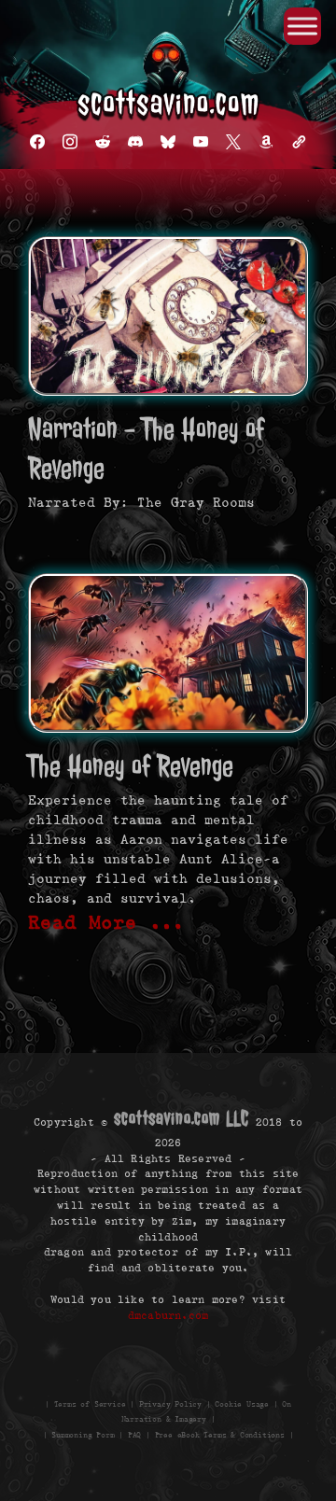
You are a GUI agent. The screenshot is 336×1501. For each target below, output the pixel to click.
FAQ (134, 1435)
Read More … (106, 922)
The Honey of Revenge (130, 766)
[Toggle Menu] (302, 26)
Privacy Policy (170, 1403)
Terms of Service (90, 1403)
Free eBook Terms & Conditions (220, 1435)
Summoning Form (82, 1435)
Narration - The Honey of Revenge (146, 448)
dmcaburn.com (168, 1315)
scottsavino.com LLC (181, 1118)
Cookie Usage (242, 1403)
